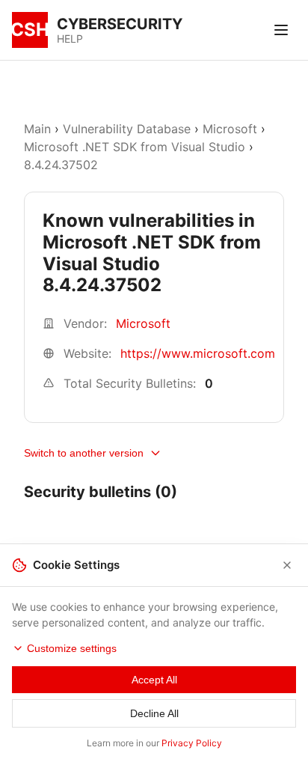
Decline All (154, 713)
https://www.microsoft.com (197, 353)
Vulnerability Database (127, 128)
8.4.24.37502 (61, 164)
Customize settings (72, 648)
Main (37, 128)
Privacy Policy (191, 743)
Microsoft (230, 128)
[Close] (287, 565)
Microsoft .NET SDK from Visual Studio (134, 146)
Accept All (154, 680)
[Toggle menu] (281, 30)
